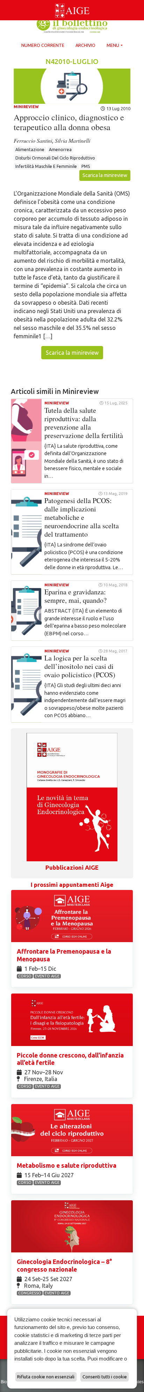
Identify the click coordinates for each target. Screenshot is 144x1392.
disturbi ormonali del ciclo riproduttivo (55, 158)
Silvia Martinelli (72, 140)
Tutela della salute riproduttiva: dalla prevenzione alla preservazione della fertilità (83, 422)
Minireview (26, 107)
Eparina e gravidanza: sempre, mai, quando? (75, 596)
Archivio (85, 45)
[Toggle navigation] (4, 1)
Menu (113, 45)
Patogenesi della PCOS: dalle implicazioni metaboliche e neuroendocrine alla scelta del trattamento (81, 517)
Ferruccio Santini (33, 140)
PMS (85, 166)
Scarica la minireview (104, 175)
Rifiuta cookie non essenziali (45, 1376)
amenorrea (60, 149)
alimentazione (29, 149)
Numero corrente (42, 45)
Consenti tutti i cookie (104, 1376)
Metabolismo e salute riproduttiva (67, 1165)
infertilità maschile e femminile (46, 166)
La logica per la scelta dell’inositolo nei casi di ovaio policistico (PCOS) (79, 666)
